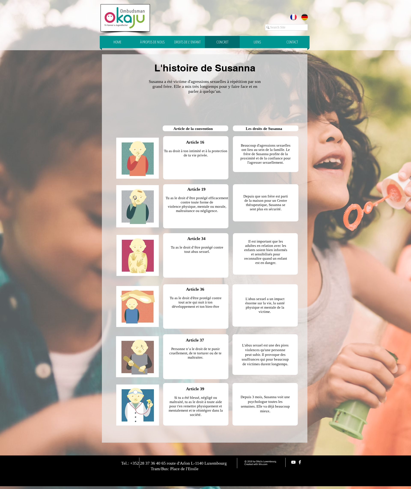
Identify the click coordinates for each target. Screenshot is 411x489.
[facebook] (299, 462)
